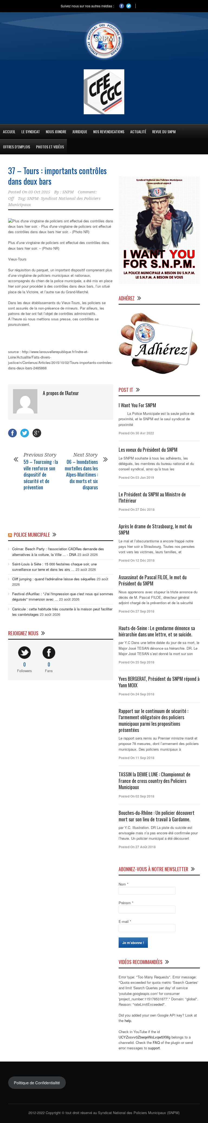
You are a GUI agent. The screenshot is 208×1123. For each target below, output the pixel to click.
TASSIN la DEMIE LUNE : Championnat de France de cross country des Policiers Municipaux (154, 780)
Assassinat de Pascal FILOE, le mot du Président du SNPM (153, 580)
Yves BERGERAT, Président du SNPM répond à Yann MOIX (159, 681)
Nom (123, 884)
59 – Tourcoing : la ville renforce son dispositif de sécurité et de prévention (41, 474)
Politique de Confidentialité (37, 1082)
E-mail (125, 921)
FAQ (156, 1042)
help (128, 1020)
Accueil (9, 131)
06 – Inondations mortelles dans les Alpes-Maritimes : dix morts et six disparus (81, 474)
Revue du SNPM (164, 131)
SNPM (68, 192)
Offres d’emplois (16, 146)
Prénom (126, 902)
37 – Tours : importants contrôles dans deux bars (57, 175)
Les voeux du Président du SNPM (148, 449)
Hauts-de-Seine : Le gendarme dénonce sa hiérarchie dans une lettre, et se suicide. (157, 631)
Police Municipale (32, 534)
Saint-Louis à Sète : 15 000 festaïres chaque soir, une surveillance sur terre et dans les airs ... (54, 566)
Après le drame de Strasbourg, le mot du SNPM (155, 529)
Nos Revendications (108, 131)
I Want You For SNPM (137, 405)
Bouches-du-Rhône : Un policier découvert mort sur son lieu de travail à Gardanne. (156, 815)
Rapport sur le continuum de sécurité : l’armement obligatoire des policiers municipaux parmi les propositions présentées (153, 720)
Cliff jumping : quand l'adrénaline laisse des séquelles (54, 578)
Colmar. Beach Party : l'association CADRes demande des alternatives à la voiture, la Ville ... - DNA (58, 551)
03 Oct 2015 (39, 192)
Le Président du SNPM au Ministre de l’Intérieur (152, 497)
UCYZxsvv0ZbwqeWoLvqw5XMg (144, 1037)
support (154, 1047)
